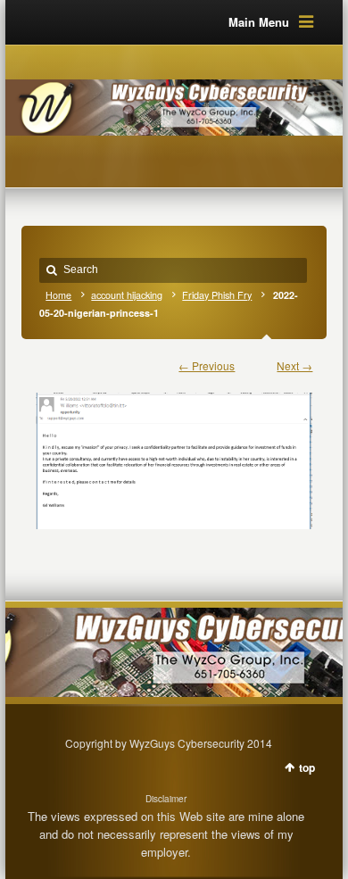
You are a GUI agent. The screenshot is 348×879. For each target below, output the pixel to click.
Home (58, 295)
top (307, 767)
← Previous (206, 365)
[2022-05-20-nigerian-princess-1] (174, 452)
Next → (294, 365)
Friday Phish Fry (217, 295)
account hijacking (126, 295)
